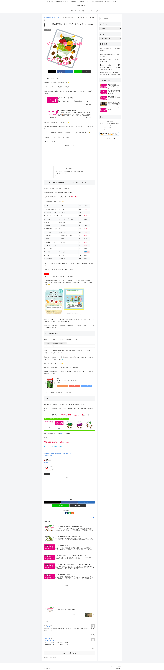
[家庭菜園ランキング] (47, 460)
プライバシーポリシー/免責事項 (107, 666)
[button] (86, 71)
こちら (61, 433)
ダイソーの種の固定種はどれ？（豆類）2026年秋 (110, 49)
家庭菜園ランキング (48, 462)
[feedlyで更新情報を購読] (69, 513)
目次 (67, 168)
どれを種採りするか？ (61, 173)
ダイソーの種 (47, 474)
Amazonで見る (62, 385)
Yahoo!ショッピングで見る (86, 385)
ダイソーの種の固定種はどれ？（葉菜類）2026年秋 (109, 60)
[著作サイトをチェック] (66, 513)
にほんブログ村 (48, 456)
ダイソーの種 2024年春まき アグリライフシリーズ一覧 (69, 171)
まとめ (57, 175)
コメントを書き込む (69, 653)
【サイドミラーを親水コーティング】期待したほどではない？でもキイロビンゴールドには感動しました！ (110, 67)
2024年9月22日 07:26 (48, 626)
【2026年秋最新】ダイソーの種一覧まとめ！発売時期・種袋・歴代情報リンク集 (110, 73)
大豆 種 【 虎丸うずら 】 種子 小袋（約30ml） (67, 380)
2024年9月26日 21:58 (49, 640)
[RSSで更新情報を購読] (72, 513)
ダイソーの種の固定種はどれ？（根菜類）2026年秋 (109, 55)
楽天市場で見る (74, 385)
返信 (93, 634)
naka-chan (47, 638)
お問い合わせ (118, 666)
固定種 (53, 474)
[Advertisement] (69, 155)
